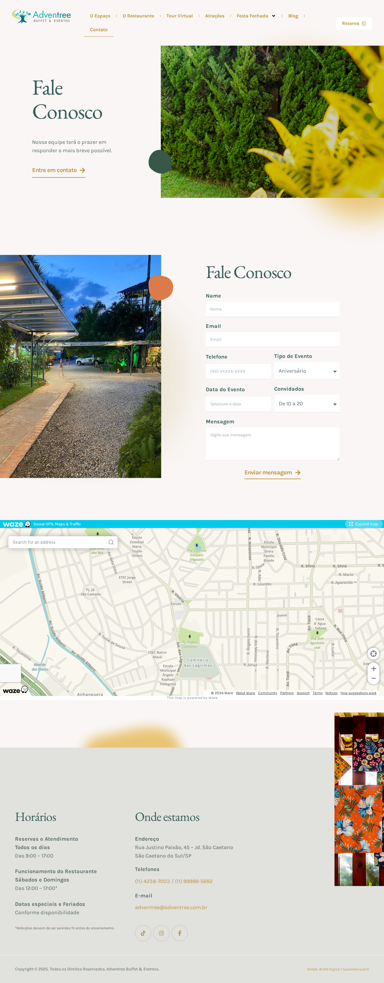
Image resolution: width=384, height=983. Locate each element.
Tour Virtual (179, 16)
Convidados (289, 389)
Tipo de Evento (293, 356)
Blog (293, 16)
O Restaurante (138, 16)
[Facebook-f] (180, 933)
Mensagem (220, 421)
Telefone (216, 356)
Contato (99, 29)
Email (213, 326)
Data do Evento (225, 389)
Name (213, 295)
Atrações (214, 16)
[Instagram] (161, 933)
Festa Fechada (252, 16)
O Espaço (100, 16)
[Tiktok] (143, 933)
